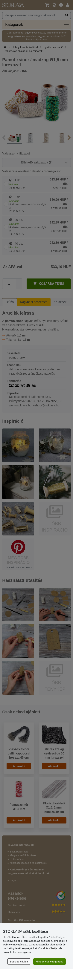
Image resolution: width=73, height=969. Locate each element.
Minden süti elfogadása (49, 961)
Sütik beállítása (19, 961)
